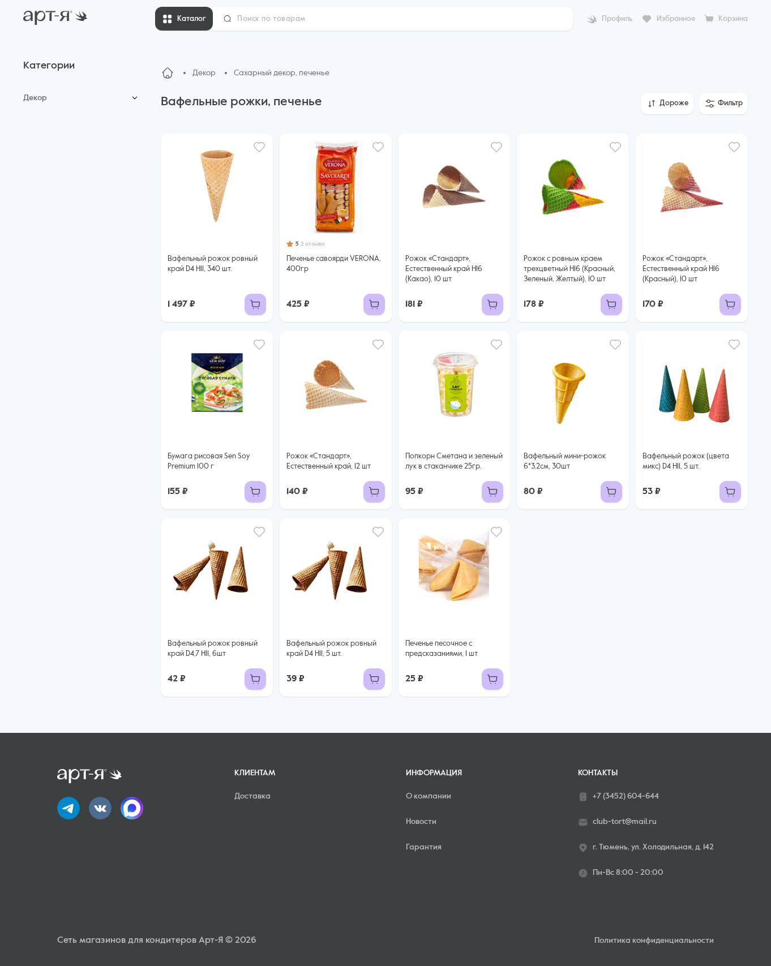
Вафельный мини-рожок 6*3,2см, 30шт (565, 461)
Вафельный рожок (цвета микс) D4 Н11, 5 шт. (685, 461)
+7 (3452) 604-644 (626, 796)
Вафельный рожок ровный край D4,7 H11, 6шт (213, 649)
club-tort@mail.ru (625, 822)
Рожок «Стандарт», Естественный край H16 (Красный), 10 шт (680, 269)
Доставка (252, 796)
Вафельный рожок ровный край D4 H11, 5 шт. (331, 649)
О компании (428, 796)
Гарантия (424, 847)
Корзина (733, 19)
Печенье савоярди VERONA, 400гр (333, 264)
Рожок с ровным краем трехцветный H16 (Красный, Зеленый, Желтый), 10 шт (569, 269)
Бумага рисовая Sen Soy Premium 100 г (209, 461)
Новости (421, 822)
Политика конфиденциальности (654, 940)
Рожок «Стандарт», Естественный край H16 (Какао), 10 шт (443, 269)
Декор (35, 98)
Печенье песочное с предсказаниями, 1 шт (441, 649)
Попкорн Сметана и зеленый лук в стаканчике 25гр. (454, 461)
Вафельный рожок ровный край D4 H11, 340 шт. (213, 264)
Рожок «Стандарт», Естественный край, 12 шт (328, 461)
